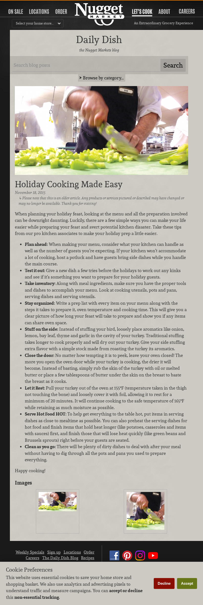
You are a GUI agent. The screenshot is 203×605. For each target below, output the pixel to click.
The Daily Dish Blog (60, 557)
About (164, 11)
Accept (187, 583)
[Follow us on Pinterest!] (127, 560)
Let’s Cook (142, 11)
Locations (39, 11)
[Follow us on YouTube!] (153, 560)
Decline (164, 583)
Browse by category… (103, 78)
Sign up (54, 552)
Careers (187, 11)
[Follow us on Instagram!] (140, 560)
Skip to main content (23, 4)
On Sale (15, 11)
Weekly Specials (30, 552)
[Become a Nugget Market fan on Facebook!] (114, 560)
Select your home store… (34, 23)
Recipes (87, 557)
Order (61, 11)
